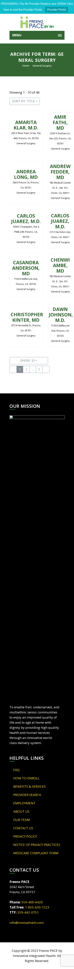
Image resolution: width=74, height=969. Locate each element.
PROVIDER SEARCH (27, 795)
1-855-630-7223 (37, 907)
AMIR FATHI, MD (60, 122)
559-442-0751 (28, 912)
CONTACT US (23, 828)
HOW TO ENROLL (26, 778)
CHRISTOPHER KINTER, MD (27, 317)
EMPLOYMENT (24, 803)
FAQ (16, 770)
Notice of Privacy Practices (36, 845)
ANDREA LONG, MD (26, 174)
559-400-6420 (32, 902)
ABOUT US (21, 811)
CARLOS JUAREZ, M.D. (26, 218)
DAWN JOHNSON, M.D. (61, 314)
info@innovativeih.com (26, 922)
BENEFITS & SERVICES (29, 786)
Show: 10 (27, 360)
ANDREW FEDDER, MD (60, 171)
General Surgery (42, 65)
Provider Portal (56, 9)
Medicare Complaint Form (35, 853)
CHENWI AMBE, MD (60, 265)
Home (25, 65)
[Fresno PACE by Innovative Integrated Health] (37, 22)
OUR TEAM (21, 820)
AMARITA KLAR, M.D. (26, 125)
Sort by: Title (23, 101)
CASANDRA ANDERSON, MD (26, 267)
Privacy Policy (25, 836)
